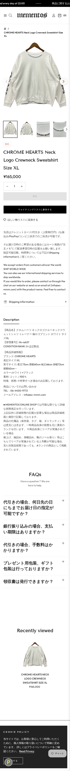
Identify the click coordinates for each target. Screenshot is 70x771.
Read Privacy (26, 751)
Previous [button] (6, 81)
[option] (35, 80)
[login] (52, 15)
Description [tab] (11, 320)
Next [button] (63, 81)
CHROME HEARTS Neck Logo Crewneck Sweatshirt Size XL (35, 678)
